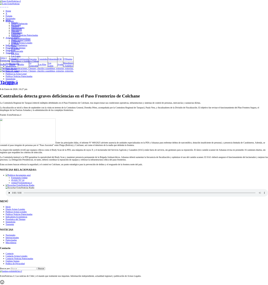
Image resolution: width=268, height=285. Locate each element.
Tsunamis (10, 53)
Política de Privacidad (15, 263)
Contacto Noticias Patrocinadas (19, 258)
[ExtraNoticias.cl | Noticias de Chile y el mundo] (10, 4)
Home (8, 11)
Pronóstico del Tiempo (15, 48)
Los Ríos (15, 54)
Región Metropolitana (20, 38)
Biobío (21, 64)
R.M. (59, 59)
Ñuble (12, 64)
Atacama (33, 59)
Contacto (10, 253)
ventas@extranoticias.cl (21, 183)
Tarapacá (14, 59)
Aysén (60, 64)
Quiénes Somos (12, 261)
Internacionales (17, 28)
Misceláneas (11, 66)
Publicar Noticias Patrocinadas (19, 76)
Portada (9, 16)
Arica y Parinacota (19, 23)
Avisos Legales (12, 38)
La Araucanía (17, 51)
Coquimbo (43, 59)
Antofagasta (23, 59)
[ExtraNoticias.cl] (10, 1)
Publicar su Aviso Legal (16, 74)
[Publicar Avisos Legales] (18, 175)
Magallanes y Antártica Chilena (25, 61)
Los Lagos (16, 56)
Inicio (8, 20)
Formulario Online (19, 178)
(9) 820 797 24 (17, 180)
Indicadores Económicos (16, 45)
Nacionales (10, 18)
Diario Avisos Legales (21, 40)
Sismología (10, 79)
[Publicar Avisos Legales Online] (134, 69)
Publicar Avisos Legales (21, 43)
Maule (3, 64)
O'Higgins (67, 59)
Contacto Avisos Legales (16, 256)
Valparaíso (52, 59)
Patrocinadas (16, 33)
